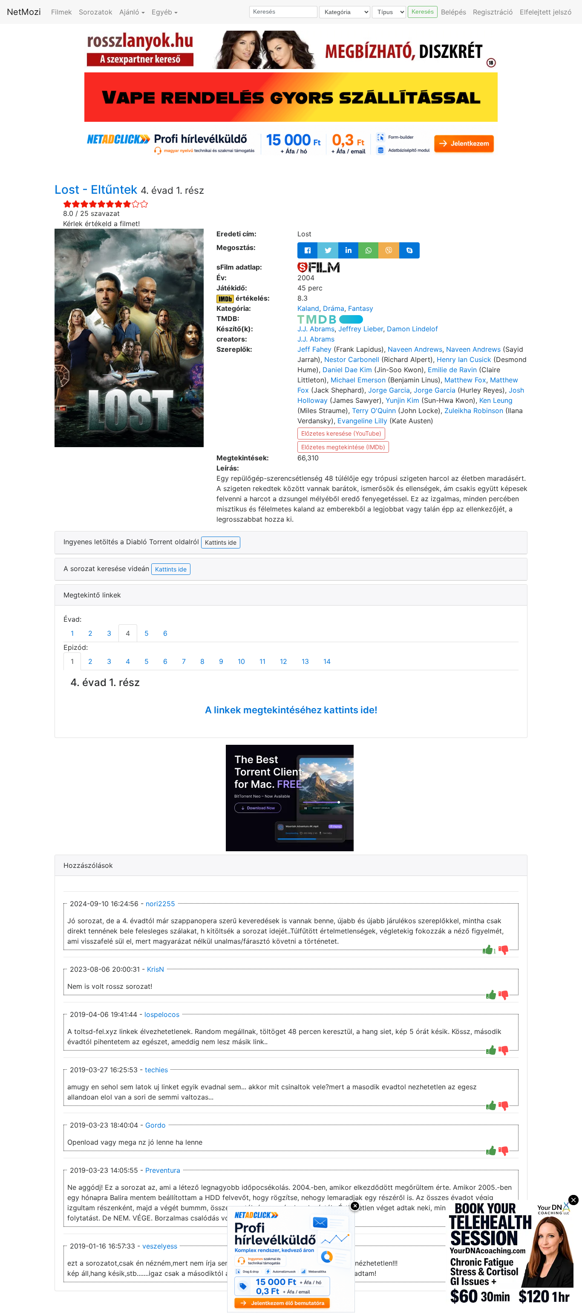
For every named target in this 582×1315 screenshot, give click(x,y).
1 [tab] (72, 633)
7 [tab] (184, 661)
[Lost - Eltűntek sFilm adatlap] (318, 267)
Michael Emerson (358, 380)
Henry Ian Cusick (464, 359)
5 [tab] (146, 633)
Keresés (423, 11)
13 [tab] (305, 661)
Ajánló (129, 12)
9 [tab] (221, 661)
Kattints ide (171, 569)
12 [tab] (283, 661)
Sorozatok (95, 12)
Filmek (61, 12)
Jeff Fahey (314, 349)
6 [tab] (165, 633)
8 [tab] (202, 661)
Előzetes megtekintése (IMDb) (343, 447)
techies (156, 1069)
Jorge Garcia (389, 390)
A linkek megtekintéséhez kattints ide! (291, 709)
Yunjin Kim (402, 400)
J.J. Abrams (315, 328)
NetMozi (24, 12)
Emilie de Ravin (452, 369)
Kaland (308, 308)
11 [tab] (262, 661)
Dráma (333, 308)
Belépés (453, 12)
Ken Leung (496, 400)
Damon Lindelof (412, 328)
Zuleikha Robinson (473, 410)
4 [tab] (128, 633)
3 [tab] (109, 633)
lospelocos (161, 1014)
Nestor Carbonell (351, 359)
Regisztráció (493, 12)
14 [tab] (327, 661)
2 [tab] (90, 633)
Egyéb (162, 12)
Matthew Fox (465, 380)
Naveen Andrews (415, 349)
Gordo (155, 1125)
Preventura (162, 1170)
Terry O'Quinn (374, 410)
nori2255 (160, 903)
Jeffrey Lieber (360, 328)
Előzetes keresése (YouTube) (341, 433)
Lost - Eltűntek (98, 189)
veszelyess (159, 1246)
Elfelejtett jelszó (546, 12)
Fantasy (360, 308)
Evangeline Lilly (362, 420)
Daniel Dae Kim (347, 369)
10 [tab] (241, 661)
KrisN (155, 969)
